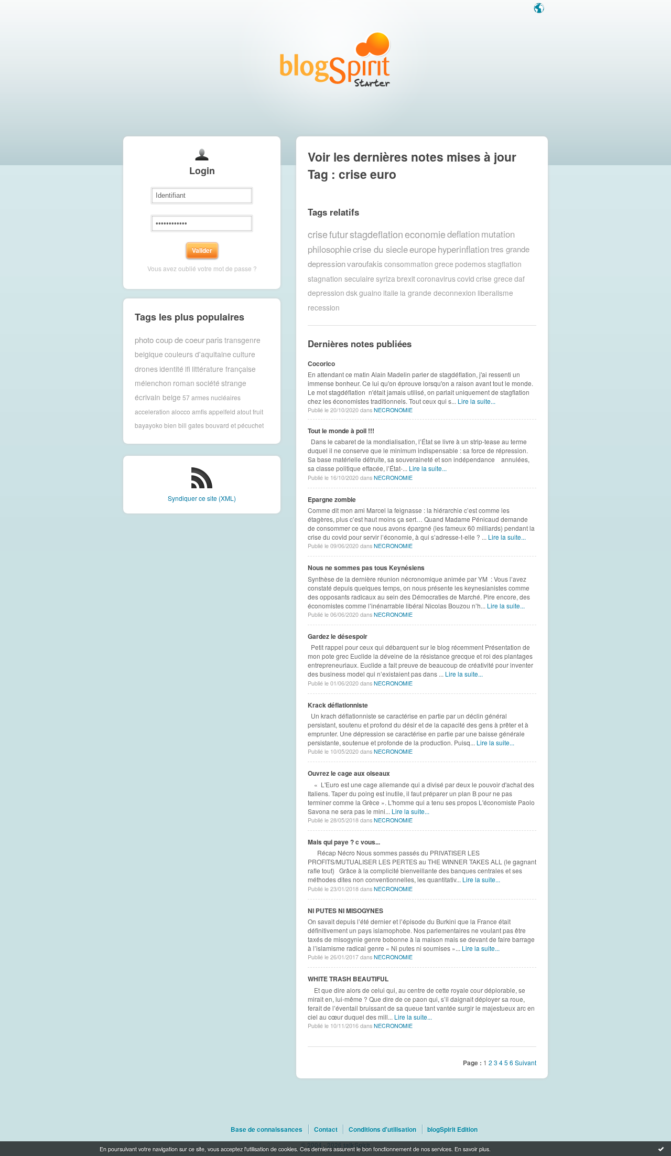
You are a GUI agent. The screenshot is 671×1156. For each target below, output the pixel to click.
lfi (187, 368)
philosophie (329, 249)
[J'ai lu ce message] (661, 1148)
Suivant (525, 1062)
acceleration (152, 411)
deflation (463, 234)
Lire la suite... (476, 401)
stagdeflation (376, 234)
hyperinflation (463, 249)
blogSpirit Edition (452, 1129)
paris (214, 339)
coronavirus (436, 278)
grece (444, 264)
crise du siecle (380, 249)
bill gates (191, 425)
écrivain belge (158, 397)
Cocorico (321, 363)
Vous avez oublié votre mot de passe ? (202, 268)
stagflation (505, 264)
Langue (540, 9)
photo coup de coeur (169, 339)
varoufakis (365, 263)
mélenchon (153, 383)
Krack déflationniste (338, 705)
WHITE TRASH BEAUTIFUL (348, 978)
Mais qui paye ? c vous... (344, 842)
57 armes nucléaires (211, 397)
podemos (470, 264)
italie (390, 292)
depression (326, 292)
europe (422, 249)
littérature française (224, 368)
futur (338, 234)
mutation (498, 234)
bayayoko (149, 425)
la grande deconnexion (438, 292)
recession (324, 307)
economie (425, 234)
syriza (385, 278)
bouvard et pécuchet (234, 425)
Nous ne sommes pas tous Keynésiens (366, 567)
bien (170, 425)
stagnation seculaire (341, 278)
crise (318, 234)
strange (233, 383)
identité (171, 368)
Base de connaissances (266, 1129)
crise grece (494, 278)
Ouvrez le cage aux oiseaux (349, 773)
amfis (199, 411)
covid (465, 278)
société (208, 383)
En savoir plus (471, 1148)
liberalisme (495, 292)
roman (183, 383)
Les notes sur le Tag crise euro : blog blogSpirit (335, 59)
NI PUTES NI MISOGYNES (345, 910)
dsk (352, 292)
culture (244, 354)
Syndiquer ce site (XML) (202, 498)
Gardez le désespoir (337, 636)
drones (146, 368)
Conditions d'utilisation (382, 1129)
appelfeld (222, 411)
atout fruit (250, 411)
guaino (370, 292)
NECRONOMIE (393, 410)
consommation (408, 264)
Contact (326, 1129)
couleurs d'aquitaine (198, 354)
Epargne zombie (332, 499)
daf (519, 278)
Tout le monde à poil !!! (341, 430)
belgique (149, 354)
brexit (406, 278)
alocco (180, 411)
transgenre (242, 340)
